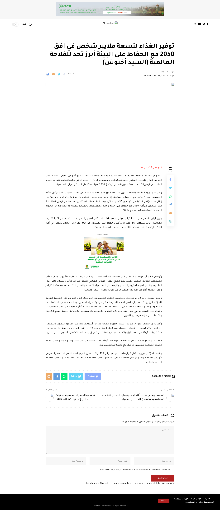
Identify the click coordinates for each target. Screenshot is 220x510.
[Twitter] (204, 24)
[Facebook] (207, 24)
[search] (30, 24)
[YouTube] (199, 24)
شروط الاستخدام (193, 502)
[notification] (34, 24)
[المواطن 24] (110, 24)
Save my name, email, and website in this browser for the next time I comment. (135, 470)
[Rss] (195, 24)
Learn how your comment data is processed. (129, 483)
